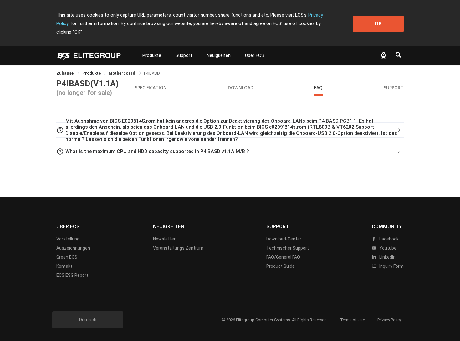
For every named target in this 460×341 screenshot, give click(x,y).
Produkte (151, 55)
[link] (91, 73)
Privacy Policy (389, 320)
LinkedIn (387, 257)
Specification (151, 87)
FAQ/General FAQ (283, 257)
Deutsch (87, 319)
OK (378, 24)
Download (240, 87)
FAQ (318, 87)
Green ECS (66, 257)
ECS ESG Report (72, 275)
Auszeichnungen (73, 248)
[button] (230, 130)
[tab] (230, 130)
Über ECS (254, 55)
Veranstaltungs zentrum (178, 248)
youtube (387, 248)
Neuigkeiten (219, 55)
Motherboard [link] (122, 73)
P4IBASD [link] (152, 73)
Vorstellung (67, 238)
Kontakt (64, 266)
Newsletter (164, 238)
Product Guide (280, 266)
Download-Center (283, 238)
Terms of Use (352, 320)
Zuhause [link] (65, 73)
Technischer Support (287, 248)
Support (184, 55)
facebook (388, 238)
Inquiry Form (391, 266)
